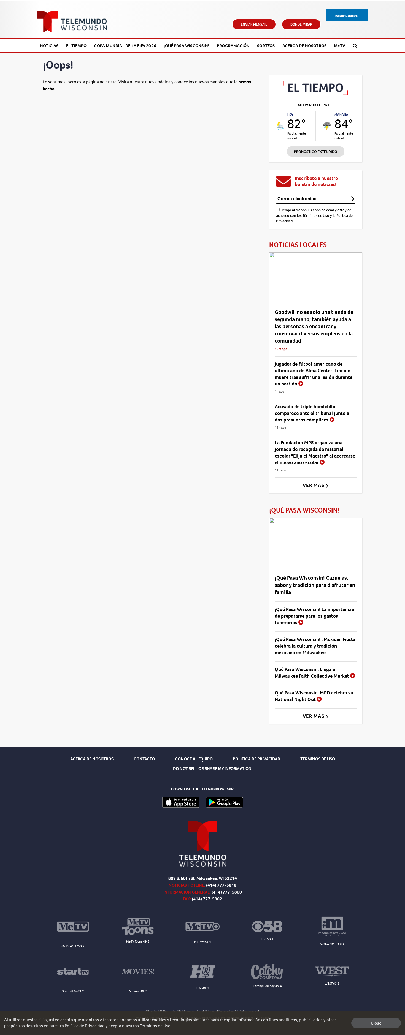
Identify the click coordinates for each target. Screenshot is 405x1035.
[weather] (280, 126)
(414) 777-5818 (221, 885)
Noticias (49, 46)
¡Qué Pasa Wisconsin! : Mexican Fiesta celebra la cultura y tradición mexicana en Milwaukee (315, 646)
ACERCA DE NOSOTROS (92, 759)
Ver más (314, 485)
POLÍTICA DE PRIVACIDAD (256, 759)
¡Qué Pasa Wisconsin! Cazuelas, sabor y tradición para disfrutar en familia (315, 585)
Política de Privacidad (85, 1026)
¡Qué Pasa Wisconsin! (186, 46)
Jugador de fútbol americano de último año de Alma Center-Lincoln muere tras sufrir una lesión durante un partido (313, 374)
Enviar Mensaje (254, 24)
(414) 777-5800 (227, 892)
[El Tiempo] (315, 94)
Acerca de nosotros (304, 46)
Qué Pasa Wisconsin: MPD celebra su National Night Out (314, 696)
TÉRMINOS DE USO (317, 759)
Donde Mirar (301, 24)
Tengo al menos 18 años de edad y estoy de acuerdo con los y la (314, 215)
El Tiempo (76, 46)
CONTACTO (144, 759)
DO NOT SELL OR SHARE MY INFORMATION (212, 768)
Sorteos (266, 46)
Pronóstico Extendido (315, 151)
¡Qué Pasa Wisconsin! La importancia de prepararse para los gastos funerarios (314, 616)
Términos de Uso (316, 215)
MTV (339, 46)
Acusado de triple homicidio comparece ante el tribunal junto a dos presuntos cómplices (312, 413)
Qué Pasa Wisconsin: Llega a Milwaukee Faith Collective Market (312, 672)
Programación (233, 46)
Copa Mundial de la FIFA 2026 (125, 46)
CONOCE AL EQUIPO (194, 759)
